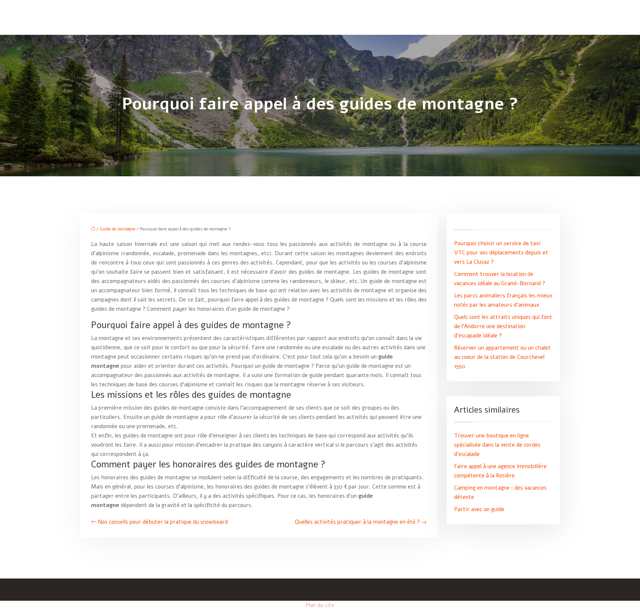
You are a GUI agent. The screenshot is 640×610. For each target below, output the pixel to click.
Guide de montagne (118, 229)
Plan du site (320, 605)
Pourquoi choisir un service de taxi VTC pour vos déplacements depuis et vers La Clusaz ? (501, 253)
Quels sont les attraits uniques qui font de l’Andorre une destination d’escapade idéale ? (503, 326)
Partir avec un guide (479, 509)
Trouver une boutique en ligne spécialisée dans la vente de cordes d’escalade (497, 445)
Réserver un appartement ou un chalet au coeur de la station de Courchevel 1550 (502, 357)
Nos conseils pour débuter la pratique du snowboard (163, 522)
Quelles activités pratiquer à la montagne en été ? (357, 522)
